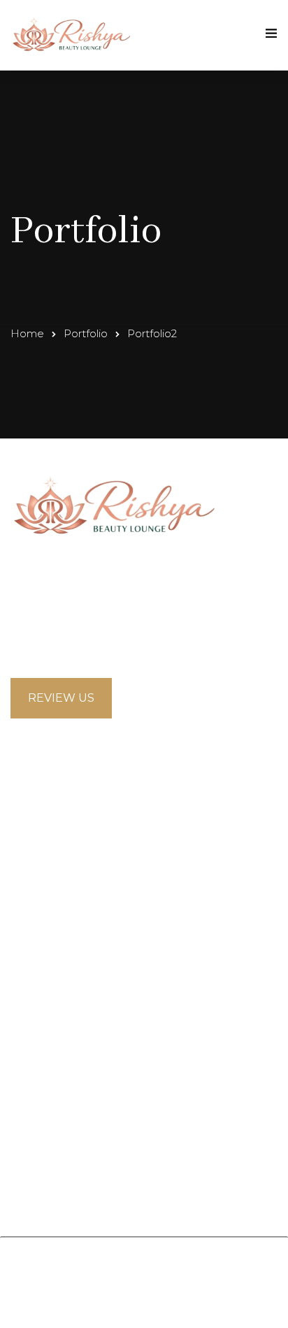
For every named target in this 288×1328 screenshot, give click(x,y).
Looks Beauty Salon (164, 1264)
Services (33, 980)
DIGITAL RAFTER (226, 1300)
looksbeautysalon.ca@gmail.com (118, 619)
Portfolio (86, 333)
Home (27, 333)
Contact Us (42, 1010)
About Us (37, 951)
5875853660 (63, 644)
